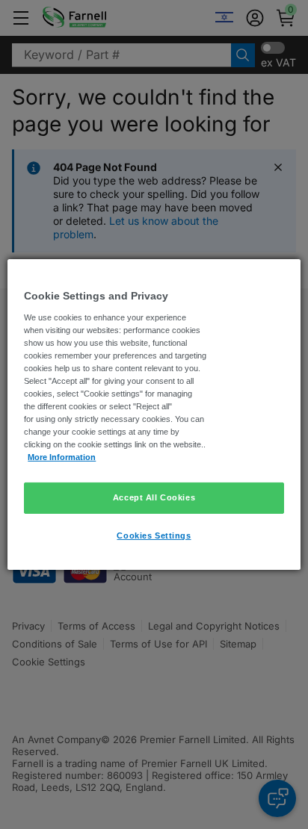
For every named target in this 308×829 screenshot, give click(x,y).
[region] (153, 414)
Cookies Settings (154, 535)
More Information (62, 457)
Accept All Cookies (154, 497)
